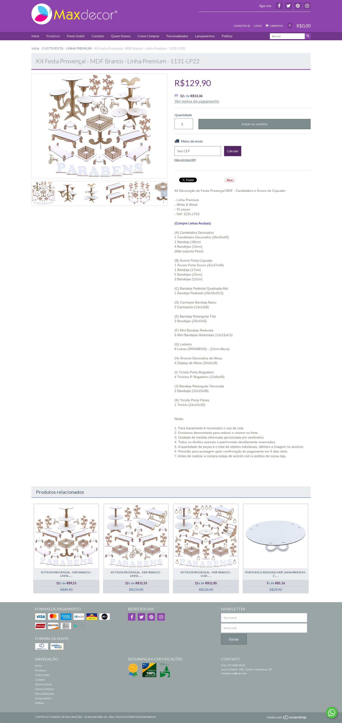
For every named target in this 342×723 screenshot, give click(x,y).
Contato (98, 36)
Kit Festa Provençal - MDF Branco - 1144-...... (206, 574)
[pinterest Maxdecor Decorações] (151, 617)
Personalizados (177, 36)
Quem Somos (121, 36)
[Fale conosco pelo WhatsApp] (331, 712)
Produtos (53, 36)
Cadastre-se (241, 25)
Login (258, 25)
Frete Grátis (76, 36)
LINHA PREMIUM (79, 48)
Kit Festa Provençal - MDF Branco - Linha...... (66, 574)
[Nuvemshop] (286, 718)
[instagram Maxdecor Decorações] (161, 617)
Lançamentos (205, 36)
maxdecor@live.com (234, 673)
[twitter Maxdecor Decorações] (141, 617)
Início (35, 36)
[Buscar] (308, 36)
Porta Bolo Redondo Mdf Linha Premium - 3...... (275, 574)
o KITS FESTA (53, 48)
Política (227, 36)
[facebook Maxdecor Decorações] (131, 617)
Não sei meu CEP (185, 160)
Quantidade (182, 115)
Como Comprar (148, 36)
